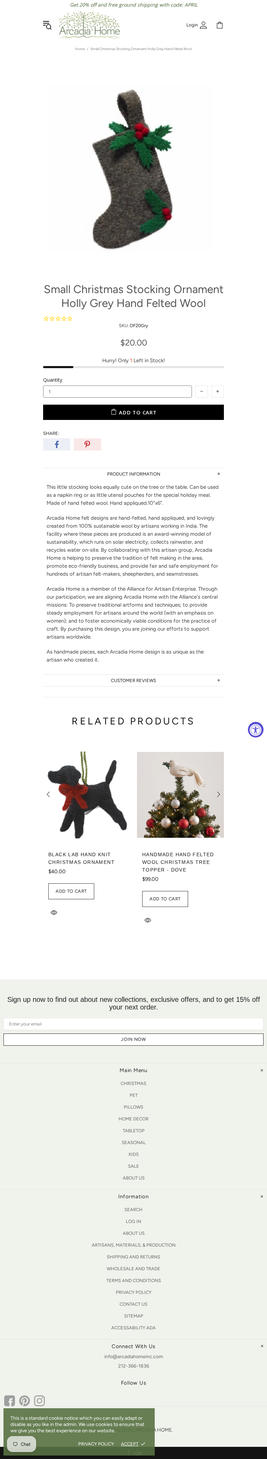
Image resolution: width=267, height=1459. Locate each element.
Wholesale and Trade (133, 1268)
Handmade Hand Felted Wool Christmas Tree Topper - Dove (178, 862)
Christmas (133, 1083)
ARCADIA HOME (89, 25)
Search (133, 1209)
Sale (133, 1166)
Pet (134, 1095)
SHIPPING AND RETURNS (133, 1256)
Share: (51, 433)
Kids (134, 1154)
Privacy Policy (134, 1292)
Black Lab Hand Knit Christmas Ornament (81, 858)
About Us (134, 1178)
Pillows (133, 1107)
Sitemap (133, 1316)
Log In (133, 1221)
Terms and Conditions (133, 1280)
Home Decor (133, 1118)
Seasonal (134, 1142)
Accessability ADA (133, 1327)
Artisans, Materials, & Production (134, 1245)
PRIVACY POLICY (96, 1443)
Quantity (52, 379)
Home (80, 49)
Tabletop (134, 1130)
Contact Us (133, 1304)
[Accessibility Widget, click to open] (256, 729)
